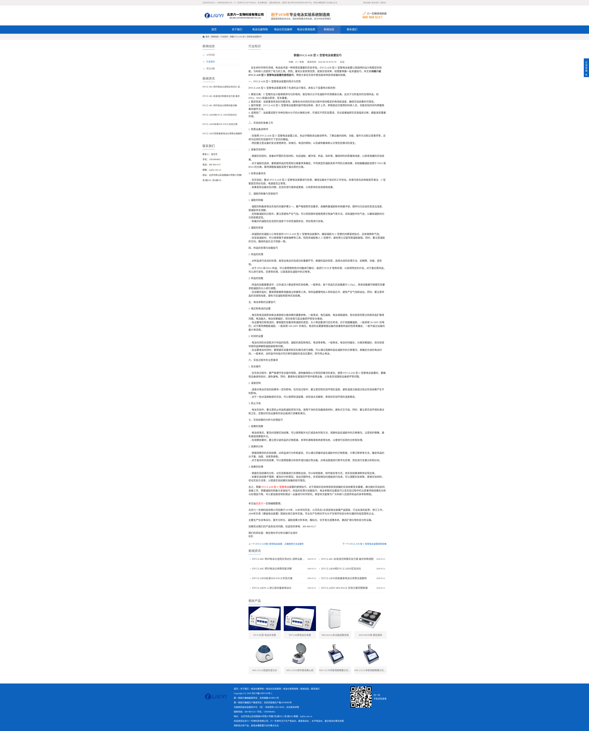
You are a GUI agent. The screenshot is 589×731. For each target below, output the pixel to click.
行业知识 (224, 37)
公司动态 (210, 55)
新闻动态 (329, 29)
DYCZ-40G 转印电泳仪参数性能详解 (219, 105)
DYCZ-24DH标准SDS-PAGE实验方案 (219, 124)
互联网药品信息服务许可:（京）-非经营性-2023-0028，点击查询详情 (266, 707)
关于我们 (237, 29)
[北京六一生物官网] (234, 15)
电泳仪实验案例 (283, 29)
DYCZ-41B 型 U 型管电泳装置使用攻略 (368, 544)
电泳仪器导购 (260, 29)
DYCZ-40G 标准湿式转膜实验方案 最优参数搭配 (222, 96)
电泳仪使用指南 (306, 29)
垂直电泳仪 (303, 721)
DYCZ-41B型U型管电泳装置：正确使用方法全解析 (280, 544)
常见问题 (210, 68)
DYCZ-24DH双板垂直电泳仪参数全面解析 (222, 133)
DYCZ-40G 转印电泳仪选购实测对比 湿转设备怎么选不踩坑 (222, 87)
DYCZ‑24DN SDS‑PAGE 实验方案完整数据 (344, 588)
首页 (214, 29)
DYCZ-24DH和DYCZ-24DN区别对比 (219, 115)
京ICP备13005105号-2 (262, 693)
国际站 (383, 3)
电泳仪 (293, 721)
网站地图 (367, 3)
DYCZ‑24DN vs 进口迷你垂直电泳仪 (271, 588)
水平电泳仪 (317, 721)
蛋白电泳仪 (330, 721)
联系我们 (375, 3)
